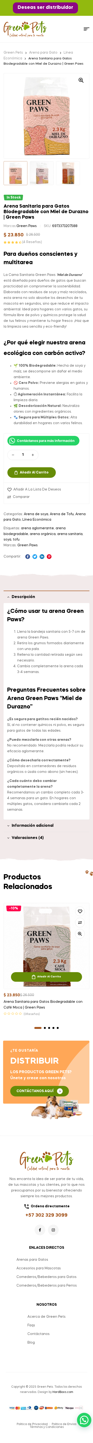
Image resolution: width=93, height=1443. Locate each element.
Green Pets (13, 52)
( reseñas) (32, 242)
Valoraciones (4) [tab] (28, 838)
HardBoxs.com (62, 1392)
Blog (31, 1342)
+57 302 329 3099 (46, 1215)
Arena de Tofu (62, 514)
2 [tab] (45, 1028)
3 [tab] (49, 1028)
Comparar (21, 497)
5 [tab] (58, 1028)
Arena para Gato (43, 52)
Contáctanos (38, 1334)
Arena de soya (36, 514)
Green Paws (26, 226)
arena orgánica (43, 534)
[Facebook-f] (40, 1230)
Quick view (80, 934)
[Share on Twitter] (34, 556)
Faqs (31, 1325)
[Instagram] (53, 1230)
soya (7, 539)
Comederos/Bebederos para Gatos (46, 1277)
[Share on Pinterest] (49, 556)
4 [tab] (53, 1028)
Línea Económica (36, 519)
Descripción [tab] (23, 597)
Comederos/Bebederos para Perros (46, 1285)
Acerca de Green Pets (46, 1316)
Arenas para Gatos (32, 1259)
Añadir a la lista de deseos (37, 489)
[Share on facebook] (27, 556)
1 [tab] (37, 1028)
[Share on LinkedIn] (42, 556)
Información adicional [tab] (32, 826)
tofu (16, 539)
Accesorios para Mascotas (38, 1268)
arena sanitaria (70, 534)
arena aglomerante (37, 528)
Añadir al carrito (34, 472)
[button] (45, 7)
